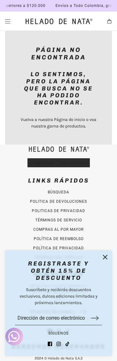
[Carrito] (109, 21)
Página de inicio (69, 119)
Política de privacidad (58, 248)
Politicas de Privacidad (58, 211)
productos (75, 126)
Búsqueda (58, 192)
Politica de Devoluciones (58, 201)
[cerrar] (105, 257)
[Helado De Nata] (58, 21)
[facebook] (49, 343)
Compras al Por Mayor (58, 229)
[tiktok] (67, 343)
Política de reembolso (59, 239)
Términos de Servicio (58, 220)
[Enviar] (95, 318)
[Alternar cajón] (7, 21)
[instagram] (58, 343)
